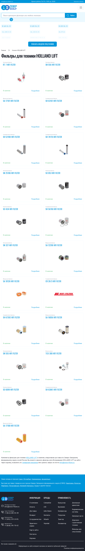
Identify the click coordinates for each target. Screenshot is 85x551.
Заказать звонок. (79, 1)
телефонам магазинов (30, 462)
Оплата (32, 507)
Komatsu (47, 515)
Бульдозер (62, 503)
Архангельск (46, 479)
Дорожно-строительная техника (77, 522)
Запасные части (77, 516)
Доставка (33, 511)
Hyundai (46, 523)
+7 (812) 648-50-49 (12, 513)
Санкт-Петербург (25, 479)
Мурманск (4, 486)
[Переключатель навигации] (81, 7)
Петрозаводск (14, 486)
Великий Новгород (27, 486)
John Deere (47, 511)
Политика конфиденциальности (74, 548)
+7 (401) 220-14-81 (12, 519)
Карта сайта (34, 530)
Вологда (77, 483)
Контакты (33, 534)
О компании (34, 503)
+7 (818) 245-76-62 (12, 525)
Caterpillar (47, 503)
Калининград (36, 479)
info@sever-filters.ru (7, 1)
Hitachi (46, 519)
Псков (36, 486)
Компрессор (62, 511)
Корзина (32, 538)
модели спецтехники (42, 44)
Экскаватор (62, 523)
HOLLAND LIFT (31, 457)
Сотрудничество (35, 519)
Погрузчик (61, 515)
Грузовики (61, 507)
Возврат (33, 515)
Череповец (70, 483)
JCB (45, 507)
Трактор (61, 519)
